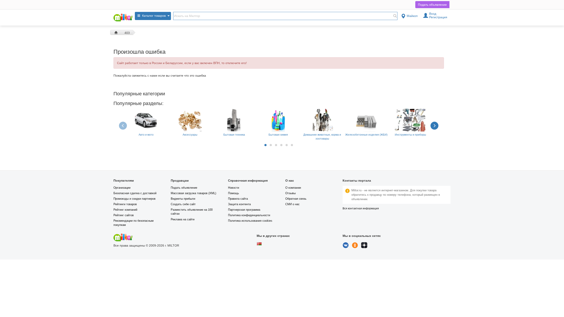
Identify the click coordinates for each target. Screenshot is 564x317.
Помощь (233, 193)
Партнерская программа (244, 209)
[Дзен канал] (364, 247)
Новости (233, 187)
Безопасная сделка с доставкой (134, 193)
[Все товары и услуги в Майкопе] (123, 17)
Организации (121, 187)
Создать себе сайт (183, 204)
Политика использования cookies (250, 220)
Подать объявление (432, 4)
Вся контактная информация (361, 208)
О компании (293, 187)
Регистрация (438, 17)
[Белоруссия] (259, 244)
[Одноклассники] (355, 247)
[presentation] (123, 125)
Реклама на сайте (183, 219)
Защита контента (239, 204)
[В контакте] (346, 247)
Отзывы (290, 193)
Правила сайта (238, 198)
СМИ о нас (292, 204)
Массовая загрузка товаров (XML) (193, 193)
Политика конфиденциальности (249, 215)
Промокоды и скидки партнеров (134, 198)
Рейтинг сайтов (123, 215)
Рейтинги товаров (125, 204)
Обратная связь (295, 198)
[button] (265, 145)
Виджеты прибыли (183, 198)
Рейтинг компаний (125, 209)
